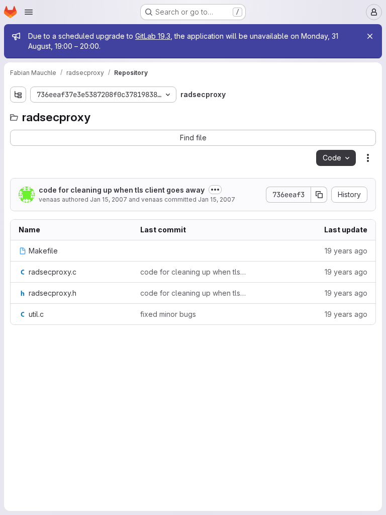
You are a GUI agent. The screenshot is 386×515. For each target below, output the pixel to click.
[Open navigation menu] (29, 12)
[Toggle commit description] (215, 189)
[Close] (370, 36)
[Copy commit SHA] (319, 195)
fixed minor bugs (168, 314)
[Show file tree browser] (18, 95)
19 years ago (346, 250)
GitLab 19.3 (152, 36)
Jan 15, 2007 (108, 199)
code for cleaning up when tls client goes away (122, 190)
